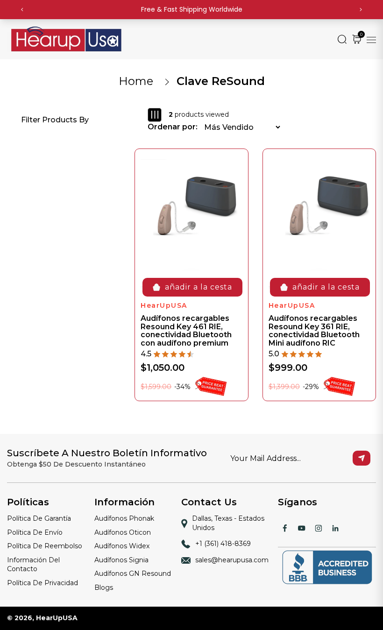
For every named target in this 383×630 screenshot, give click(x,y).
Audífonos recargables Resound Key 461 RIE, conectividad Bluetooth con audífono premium (186, 330)
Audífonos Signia (121, 560)
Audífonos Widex (121, 546)
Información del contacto (33, 564)
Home (136, 81)
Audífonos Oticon (122, 532)
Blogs (103, 587)
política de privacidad (42, 583)
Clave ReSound (221, 81)
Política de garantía (39, 518)
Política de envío (35, 532)
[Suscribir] (361, 458)
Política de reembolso (44, 546)
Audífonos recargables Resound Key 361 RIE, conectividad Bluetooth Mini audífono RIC (314, 330)
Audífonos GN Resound (132, 573)
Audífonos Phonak (124, 518)
